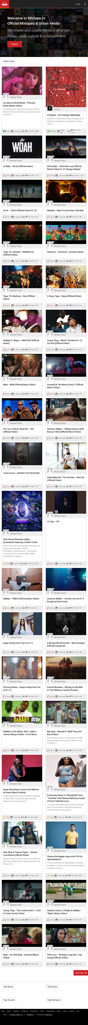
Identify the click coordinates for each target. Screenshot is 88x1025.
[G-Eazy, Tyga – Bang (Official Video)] (66, 277)
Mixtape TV (30, 1014)
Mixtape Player (16, 97)
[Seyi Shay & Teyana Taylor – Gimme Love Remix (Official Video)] (22, 833)
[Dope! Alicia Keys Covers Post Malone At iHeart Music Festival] (22, 768)
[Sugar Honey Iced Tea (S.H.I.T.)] (22, 623)
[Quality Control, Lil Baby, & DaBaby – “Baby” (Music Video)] (66, 891)
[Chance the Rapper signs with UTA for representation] (66, 835)
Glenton (57, 109)
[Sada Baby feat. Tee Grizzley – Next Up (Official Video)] (66, 456)
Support (71, 1011)
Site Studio (49, 1014)
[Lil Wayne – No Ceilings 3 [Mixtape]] (66, 87)
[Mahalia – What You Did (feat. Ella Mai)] (66, 191)
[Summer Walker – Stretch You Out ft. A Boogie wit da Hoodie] (66, 579)
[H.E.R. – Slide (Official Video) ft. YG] (22, 191)
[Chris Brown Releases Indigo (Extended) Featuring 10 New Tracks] (22, 511)
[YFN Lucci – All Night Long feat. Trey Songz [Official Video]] (66, 935)
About (9, 1011)
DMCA (59, 1011)
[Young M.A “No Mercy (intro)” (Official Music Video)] (66, 365)
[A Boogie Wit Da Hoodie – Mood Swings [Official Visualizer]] (66, 623)
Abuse (65, 1011)
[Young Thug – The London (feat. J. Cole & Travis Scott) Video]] (22, 891)
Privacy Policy (50, 1011)
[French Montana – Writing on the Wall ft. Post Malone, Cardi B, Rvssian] (66, 668)
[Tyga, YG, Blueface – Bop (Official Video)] (22, 277)
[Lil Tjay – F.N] (66, 502)
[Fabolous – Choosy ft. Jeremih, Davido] (66, 232)
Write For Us (34, 1011)
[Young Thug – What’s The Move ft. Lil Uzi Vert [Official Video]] (66, 321)
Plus (78, 1011)
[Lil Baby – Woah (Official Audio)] (22, 147)
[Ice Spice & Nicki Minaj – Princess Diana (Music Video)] (22, 81)
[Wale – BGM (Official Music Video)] (22, 365)
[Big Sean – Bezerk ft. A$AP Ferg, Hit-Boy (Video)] (66, 712)
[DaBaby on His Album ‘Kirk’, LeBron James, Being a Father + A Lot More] (22, 712)
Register (14, 44)
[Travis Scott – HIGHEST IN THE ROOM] (22, 454)
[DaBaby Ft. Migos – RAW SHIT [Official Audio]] (22, 321)
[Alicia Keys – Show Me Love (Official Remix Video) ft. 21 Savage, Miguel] (66, 147)
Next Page (79, 973)
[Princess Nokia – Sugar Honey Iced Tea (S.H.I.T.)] (22, 668)
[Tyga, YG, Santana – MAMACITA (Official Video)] (22, 232)
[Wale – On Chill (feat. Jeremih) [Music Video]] (22, 935)
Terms (42, 1011)
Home (3, 1011)
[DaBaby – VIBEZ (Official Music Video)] (22, 579)
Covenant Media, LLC (16, 1014)
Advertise (16, 1011)
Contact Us (24, 1011)
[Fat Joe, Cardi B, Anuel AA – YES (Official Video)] (22, 409)
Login (78, 4)
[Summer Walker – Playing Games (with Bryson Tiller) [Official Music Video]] (66, 409)
